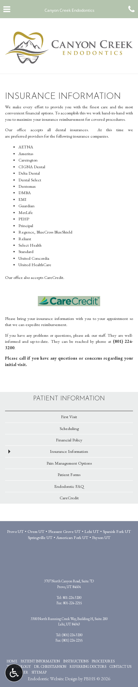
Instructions (75, 661)
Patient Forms (69, 474)
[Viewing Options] (14, 673)
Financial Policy (69, 440)
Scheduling (69, 428)
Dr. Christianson (50, 666)
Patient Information (69, 399)
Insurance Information (69, 451)
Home (12, 661)
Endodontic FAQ (69, 486)
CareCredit (69, 498)
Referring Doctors (88, 666)
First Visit (69, 417)
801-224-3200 (72, 597)
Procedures (103, 661)
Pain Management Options (69, 463)
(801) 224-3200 (72, 634)
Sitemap (39, 672)
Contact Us (120, 666)
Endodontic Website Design (52, 679)
